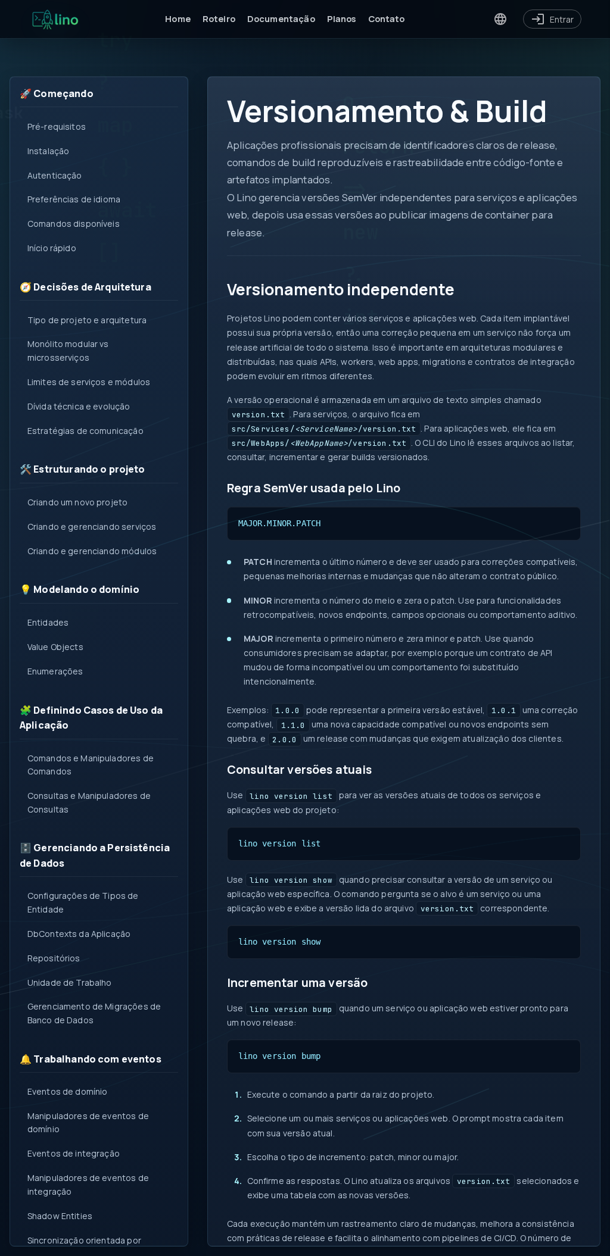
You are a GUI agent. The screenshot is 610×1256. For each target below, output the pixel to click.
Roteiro (219, 18)
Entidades (48, 622)
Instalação (48, 151)
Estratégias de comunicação (85, 430)
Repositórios (53, 958)
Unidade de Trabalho (69, 982)
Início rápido (51, 248)
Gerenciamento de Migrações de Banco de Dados (94, 1013)
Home (178, 18)
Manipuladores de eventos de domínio (88, 1122)
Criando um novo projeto (77, 502)
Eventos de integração (73, 1153)
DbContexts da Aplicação (78, 933)
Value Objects (55, 646)
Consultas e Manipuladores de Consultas (89, 802)
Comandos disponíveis (73, 223)
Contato (386, 18)
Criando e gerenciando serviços (92, 526)
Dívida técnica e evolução (78, 406)
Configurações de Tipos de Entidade (83, 902)
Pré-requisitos (56, 126)
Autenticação (54, 175)
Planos (341, 18)
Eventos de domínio (67, 1091)
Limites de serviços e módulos (88, 382)
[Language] (500, 19)
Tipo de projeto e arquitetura (87, 320)
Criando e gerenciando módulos (92, 551)
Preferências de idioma (73, 199)
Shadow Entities (59, 1215)
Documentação (281, 18)
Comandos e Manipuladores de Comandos (90, 764)
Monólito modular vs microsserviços (68, 350)
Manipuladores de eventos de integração (88, 1184)
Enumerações (55, 671)
